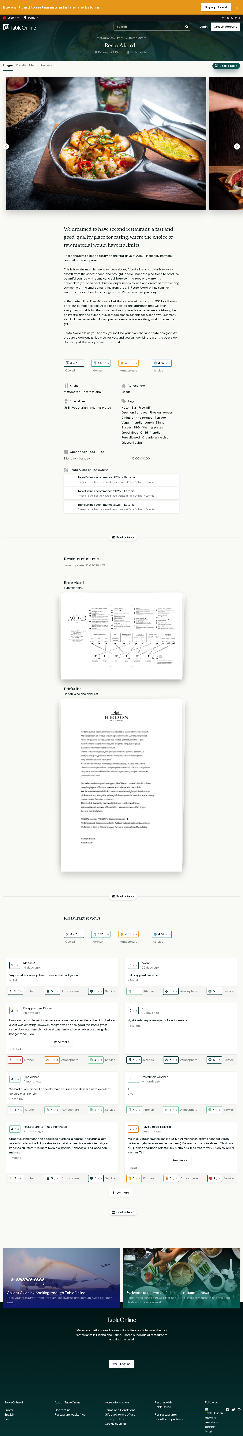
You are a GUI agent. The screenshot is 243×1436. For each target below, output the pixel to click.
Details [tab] (21, 65)
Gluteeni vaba (132, 443)
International (92, 392)
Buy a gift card (216, 7)
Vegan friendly (132, 422)
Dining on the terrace (137, 418)
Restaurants (105, 38)
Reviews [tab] (46, 65)
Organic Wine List (155, 437)
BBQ (136, 427)
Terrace (160, 418)
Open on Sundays (134, 412)
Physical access (161, 412)
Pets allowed (131, 437)
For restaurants (230, 17)
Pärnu (121, 38)
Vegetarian (80, 408)
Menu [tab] (33, 65)
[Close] (237, 7)
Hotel (125, 408)
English (9, 1415)
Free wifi (145, 408)
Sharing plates (100, 408)
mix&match (72, 392)
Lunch (149, 422)
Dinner (161, 422)
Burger (126, 427)
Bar (134, 408)
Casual (126, 392)
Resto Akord (138, 38)
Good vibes (130, 433)
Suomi (9, 1410)
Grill (67, 408)
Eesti (8, 1419)
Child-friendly (150, 433)
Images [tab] (8, 65)
